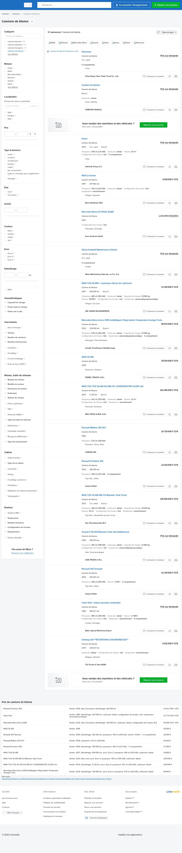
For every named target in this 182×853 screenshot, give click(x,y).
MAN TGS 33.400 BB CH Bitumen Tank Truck (104, 495)
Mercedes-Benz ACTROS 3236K (98, 212)
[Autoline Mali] (11, 5)
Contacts (5, 807)
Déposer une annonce (153, 125)
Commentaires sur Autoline (54, 812)
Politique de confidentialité (54, 803)
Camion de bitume (91, 85)
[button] (169, 76)
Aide (4, 803)
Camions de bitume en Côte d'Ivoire (70, 779)
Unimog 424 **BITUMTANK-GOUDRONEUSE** (105, 640)
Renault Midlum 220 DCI (94, 427)
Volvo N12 (7, 716)
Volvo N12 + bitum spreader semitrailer (101, 603)
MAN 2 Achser (89, 175)
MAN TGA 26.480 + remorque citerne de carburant (107, 283)
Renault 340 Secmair (92, 569)
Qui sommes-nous (9, 798)
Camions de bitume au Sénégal (15, 779)
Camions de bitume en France (98, 779)
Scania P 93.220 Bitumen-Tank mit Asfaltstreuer (105, 532)
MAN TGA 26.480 (10, 752)
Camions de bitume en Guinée (42, 779)
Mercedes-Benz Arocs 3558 (15, 723)
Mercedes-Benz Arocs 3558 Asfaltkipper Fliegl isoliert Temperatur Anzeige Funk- (122, 320)
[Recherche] (40, 5)
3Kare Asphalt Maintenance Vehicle (99, 250)
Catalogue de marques (52, 816)
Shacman (86, 52)
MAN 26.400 (88, 357)
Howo (85, 139)
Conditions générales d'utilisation (57, 798)
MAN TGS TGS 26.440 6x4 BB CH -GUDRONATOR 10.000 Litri (112, 386)
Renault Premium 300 (92, 461)
